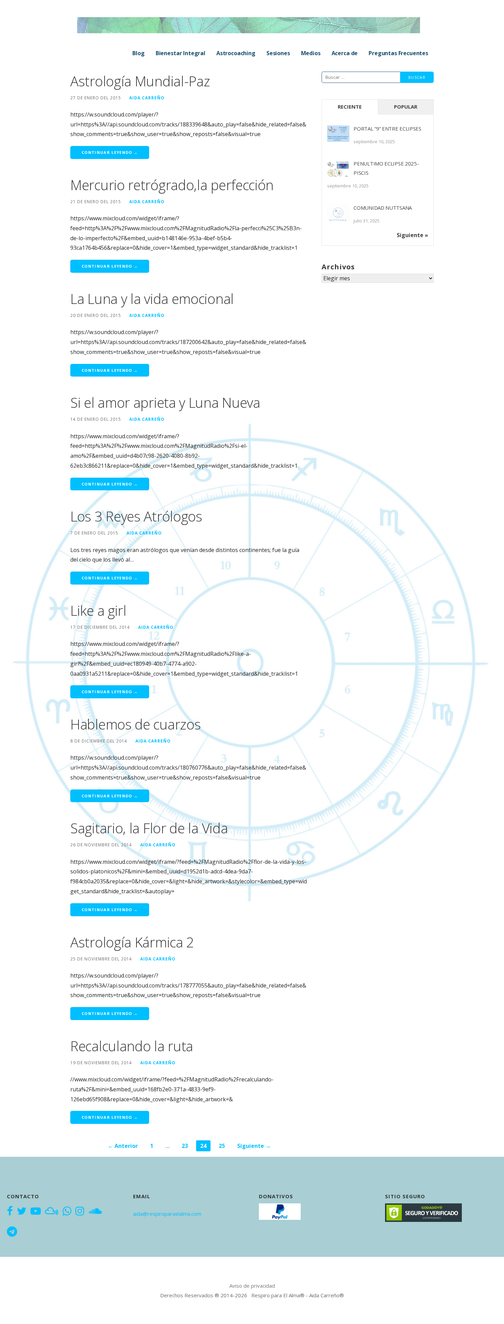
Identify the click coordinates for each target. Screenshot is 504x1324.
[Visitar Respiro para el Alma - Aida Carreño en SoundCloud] (95, 1211)
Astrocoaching (235, 53)
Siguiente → (254, 1146)
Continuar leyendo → (110, 152)
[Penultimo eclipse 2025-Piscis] (338, 171)
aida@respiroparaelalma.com (167, 1213)
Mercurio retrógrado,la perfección (172, 184)
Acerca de (345, 53)
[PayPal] (280, 1210)
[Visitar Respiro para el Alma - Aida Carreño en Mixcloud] (51, 1211)
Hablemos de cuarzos (135, 724)
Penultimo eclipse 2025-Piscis (386, 168)
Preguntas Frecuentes (398, 53)
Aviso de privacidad (252, 1285)
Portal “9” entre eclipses (387, 128)
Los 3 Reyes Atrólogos (136, 516)
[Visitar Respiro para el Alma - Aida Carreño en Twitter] (21, 1211)
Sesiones (278, 53)
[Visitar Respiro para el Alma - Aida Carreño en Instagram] (79, 1211)
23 (185, 1146)
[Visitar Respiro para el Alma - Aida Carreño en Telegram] (12, 1232)
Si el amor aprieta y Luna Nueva (165, 402)
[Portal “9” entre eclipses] (338, 136)
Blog (138, 53)
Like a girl (98, 610)
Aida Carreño (147, 97)
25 (222, 1146)
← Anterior (123, 1146)
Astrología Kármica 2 (132, 942)
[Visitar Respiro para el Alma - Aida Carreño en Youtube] (36, 1211)
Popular (405, 106)
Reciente (350, 106)
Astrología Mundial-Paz (140, 81)
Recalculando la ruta (131, 1046)
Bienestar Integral (180, 53)
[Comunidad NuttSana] (338, 215)
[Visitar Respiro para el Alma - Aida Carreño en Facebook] (10, 1211)
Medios (311, 53)
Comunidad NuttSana (382, 207)
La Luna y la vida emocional (152, 298)
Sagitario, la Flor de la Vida (149, 828)
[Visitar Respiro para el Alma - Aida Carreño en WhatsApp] (66, 1211)
